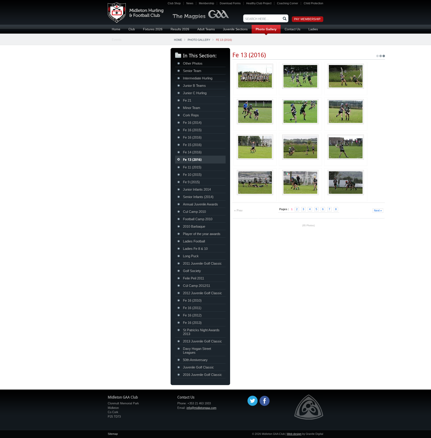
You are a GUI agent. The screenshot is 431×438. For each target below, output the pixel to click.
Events (116, 39)
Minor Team (191, 108)
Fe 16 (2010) (192, 300)
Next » (378, 210)
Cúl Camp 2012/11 (196, 286)
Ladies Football (194, 241)
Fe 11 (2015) (192, 167)
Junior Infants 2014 (197, 189)
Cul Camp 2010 (194, 212)
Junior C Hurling (195, 93)
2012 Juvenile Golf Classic (202, 293)
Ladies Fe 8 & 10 (195, 249)
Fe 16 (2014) (192, 122)
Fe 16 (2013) (192, 323)
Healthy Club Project (258, 3)
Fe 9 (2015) (191, 182)
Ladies (313, 29)
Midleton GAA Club (136, 12)
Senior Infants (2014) (198, 197)
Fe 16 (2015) (192, 130)
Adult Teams (206, 29)
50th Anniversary (195, 360)
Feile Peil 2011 (193, 278)
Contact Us (292, 29)
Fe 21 (187, 100)
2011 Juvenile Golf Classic (202, 263)
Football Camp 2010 (197, 219)
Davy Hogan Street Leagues (197, 350)
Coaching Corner (287, 3)
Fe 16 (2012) (192, 315)
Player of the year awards (201, 234)
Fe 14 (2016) (192, 152)
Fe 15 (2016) (192, 145)
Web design (294, 434)
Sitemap (113, 434)
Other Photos (192, 63)
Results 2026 (180, 29)
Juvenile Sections (235, 29)
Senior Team (192, 71)
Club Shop (174, 3)
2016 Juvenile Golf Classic (202, 375)
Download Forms (230, 3)
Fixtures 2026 (153, 29)
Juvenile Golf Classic (198, 367)
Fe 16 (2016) (192, 137)
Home (116, 29)
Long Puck (191, 256)
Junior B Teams (194, 85)
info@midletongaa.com (201, 408)
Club (131, 29)
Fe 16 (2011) (192, 308)
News (189, 3)
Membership (206, 3)
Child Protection (313, 3)
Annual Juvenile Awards (200, 204)
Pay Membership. (307, 19)
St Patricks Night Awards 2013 (201, 332)
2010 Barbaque (194, 226)
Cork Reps (191, 115)
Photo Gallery (266, 29)
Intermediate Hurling (197, 78)
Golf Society (192, 271)
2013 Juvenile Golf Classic (202, 341)
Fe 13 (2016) (224, 39)
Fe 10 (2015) (192, 175)
